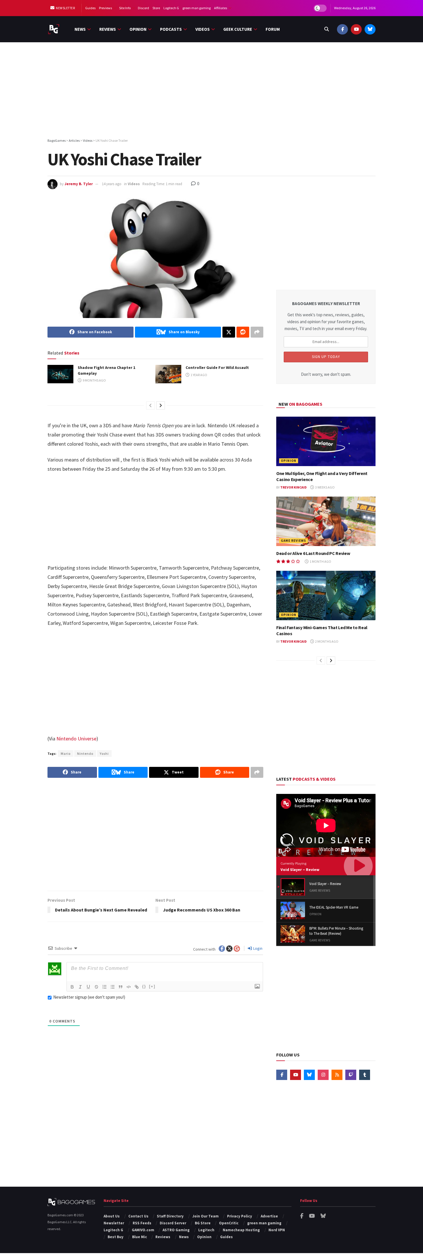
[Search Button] (326, 29)
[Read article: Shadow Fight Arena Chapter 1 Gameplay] (60, 374)
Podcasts (171, 29)
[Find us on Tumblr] (364, 1075)
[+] (152, 986)
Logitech (206, 1230)
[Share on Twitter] (228, 332)
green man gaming (196, 8)
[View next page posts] (160, 405)
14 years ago (111, 183)
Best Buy (115, 1236)
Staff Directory (170, 1216)
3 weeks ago (325, 487)
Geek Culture (237, 29)
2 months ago (326, 641)
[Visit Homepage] (53, 29)
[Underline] (88, 986)
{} (144, 986)
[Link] (137, 986)
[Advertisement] (211, 91)
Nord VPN (276, 1230)
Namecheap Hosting (241, 1230)
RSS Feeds (142, 1223)
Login (257, 948)
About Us (112, 1216)
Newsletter (65, 8)
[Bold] (72, 986)
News (80, 29)
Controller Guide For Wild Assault (217, 367)
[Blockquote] (121, 986)
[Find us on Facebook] (342, 29)
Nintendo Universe (76, 738)
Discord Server (173, 1223)
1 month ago (320, 561)
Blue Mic (139, 1236)
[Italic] (80, 986)
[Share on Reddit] (243, 332)
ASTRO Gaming (176, 1230)
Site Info (125, 8)
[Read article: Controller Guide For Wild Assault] (168, 374)
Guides (90, 8)
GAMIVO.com (143, 1230)
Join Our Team (205, 1216)
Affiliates (220, 8)
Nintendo (85, 753)
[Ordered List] (104, 986)
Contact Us (138, 1216)
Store (156, 8)
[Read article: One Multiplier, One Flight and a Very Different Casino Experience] (326, 441)
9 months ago (94, 380)
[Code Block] (129, 986)
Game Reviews (293, 541)
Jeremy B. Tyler (78, 183)
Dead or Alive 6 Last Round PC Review (313, 553)
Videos (202, 29)
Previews (105, 8)
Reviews (107, 29)
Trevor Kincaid (293, 487)
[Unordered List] (112, 986)
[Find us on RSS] (336, 1075)
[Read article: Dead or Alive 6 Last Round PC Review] (326, 521)
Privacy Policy (239, 1216)
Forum (273, 29)
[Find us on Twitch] (350, 1075)
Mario (65, 753)
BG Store (203, 1223)
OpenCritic (229, 1223)
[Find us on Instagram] (323, 1075)
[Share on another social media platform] (257, 332)
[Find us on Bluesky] (370, 29)
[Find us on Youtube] (356, 29)
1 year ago (198, 375)
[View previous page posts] (150, 405)
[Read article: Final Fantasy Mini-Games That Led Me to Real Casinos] (326, 596)
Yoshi (104, 753)
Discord (143, 8)
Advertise (269, 1216)
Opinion (137, 29)
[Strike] (96, 986)
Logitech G (171, 8)
